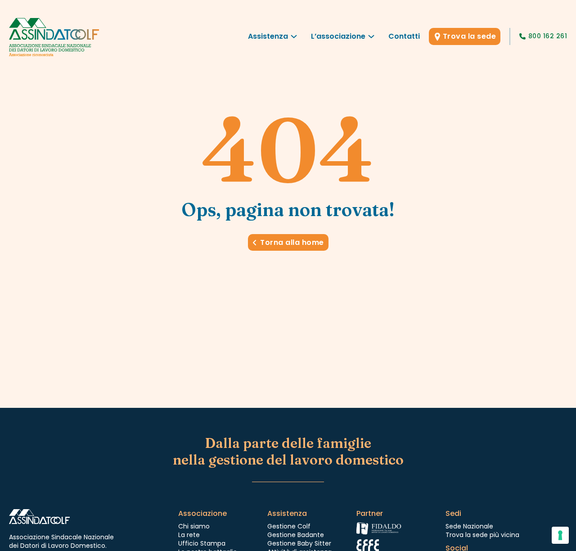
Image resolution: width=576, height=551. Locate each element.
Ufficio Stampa (201, 543)
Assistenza (268, 36)
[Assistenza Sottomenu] (293, 39)
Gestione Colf (288, 526)
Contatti (404, 36)
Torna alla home (292, 242)
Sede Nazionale (469, 526)
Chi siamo (194, 526)
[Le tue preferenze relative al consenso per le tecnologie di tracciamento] (560, 535)
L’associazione (338, 36)
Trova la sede (469, 36)
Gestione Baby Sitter (299, 543)
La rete (189, 534)
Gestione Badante (295, 534)
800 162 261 (547, 36)
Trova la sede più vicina (482, 534)
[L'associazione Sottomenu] (371, 39)
